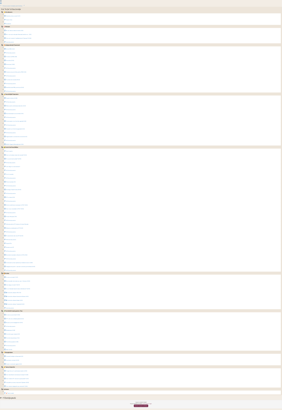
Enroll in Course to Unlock (141, 405)
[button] (1, 1)
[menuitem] (1, 3)
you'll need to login (147, 403)
